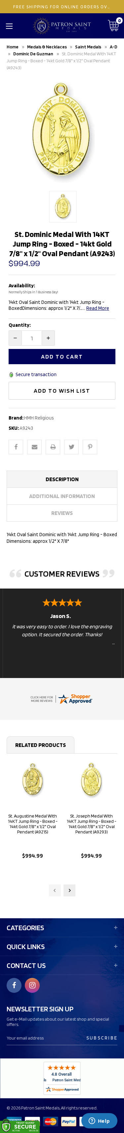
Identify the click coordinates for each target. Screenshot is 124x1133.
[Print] (53, 447)
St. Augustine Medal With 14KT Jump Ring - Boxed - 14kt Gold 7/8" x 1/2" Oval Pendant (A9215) (33, 823)
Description (62, 479)
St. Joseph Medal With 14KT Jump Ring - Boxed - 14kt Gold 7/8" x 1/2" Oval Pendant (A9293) (91, 823)
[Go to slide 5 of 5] (55, 890)
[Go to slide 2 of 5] (69, 890)
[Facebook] (16, 447)
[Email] (34, 447)
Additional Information (62, 496)
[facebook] (14, 985)
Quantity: (20, 325)
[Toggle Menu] (9, 25)
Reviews (62, 513)
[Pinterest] (90, 447)
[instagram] (32, 985)
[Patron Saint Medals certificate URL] (61, 698)
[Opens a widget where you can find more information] (99, 1121)
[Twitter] (71, 447)
